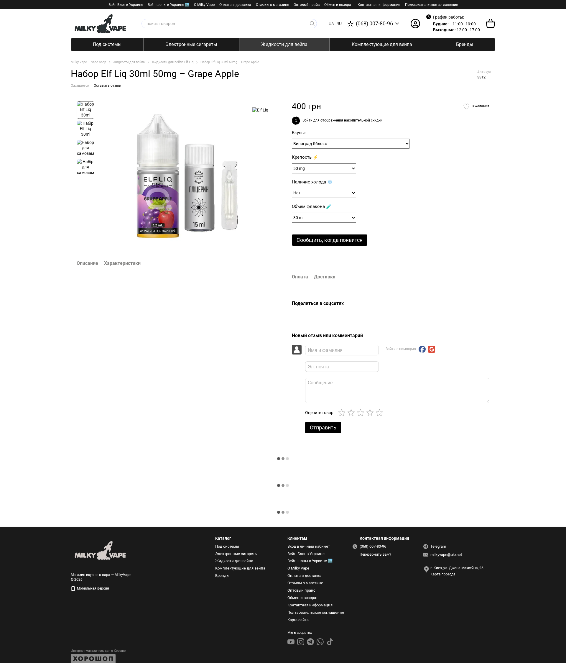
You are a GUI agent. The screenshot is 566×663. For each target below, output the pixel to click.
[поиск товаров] (312, 23)
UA (331, 24)
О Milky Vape (204, 5)
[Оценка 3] (361, 412)
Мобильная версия (92, 588)
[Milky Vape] (100, 550)
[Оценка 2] (352, 412)
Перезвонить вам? (375, 554)
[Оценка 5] (380, 412)
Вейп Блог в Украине (125, 5)
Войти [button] (307, 120)
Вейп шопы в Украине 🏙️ (168, 5)
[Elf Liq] (260, 110)
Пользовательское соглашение (431, 5)
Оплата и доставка (235, 5)
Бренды (464, 44)
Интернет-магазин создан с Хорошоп (99, 651)
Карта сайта (298, 620)
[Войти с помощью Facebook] (422, 349)
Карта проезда (442, 574)
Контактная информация (379, 5)
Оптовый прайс (307, 5)
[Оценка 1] (343, 412)
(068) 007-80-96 (374, 23)
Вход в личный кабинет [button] (308, 546)
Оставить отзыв (107, 85)
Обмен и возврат (338, 5)
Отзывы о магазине (272, 5)
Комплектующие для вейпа (382, 44)
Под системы (107, 44)
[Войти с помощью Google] (431, 349)
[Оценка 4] (371, 412)
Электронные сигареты (191, 44)
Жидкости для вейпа (284, 44)
